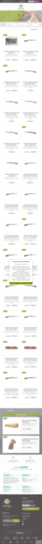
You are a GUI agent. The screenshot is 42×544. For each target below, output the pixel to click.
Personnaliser (21, 283)
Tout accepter (28, 283)
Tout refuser (13, 283)
